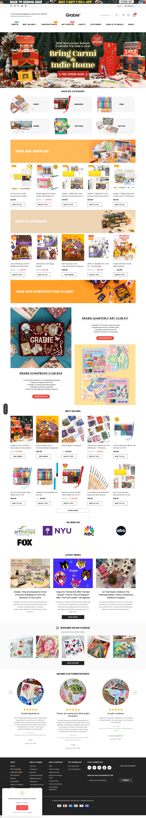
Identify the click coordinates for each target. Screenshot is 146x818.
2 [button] (68, 82)
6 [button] (80, 82)
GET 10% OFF (5, 409)
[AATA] (24, 531)
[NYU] (57, 531)
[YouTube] (22, 6)
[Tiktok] (26, 6)
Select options (44, 205)
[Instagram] (15, 6)
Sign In (119, 6)
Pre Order (69, 275)
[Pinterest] (19, 6)
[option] (73, 60)
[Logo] (73, 15)
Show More (73, 510)
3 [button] (71, 82)
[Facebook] (11, 6)
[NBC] (89, 531)
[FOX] (24, 542)
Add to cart (18, 205)
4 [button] (74, 82)
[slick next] (128, 59)
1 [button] (66, 82)
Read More (73, 617)
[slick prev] (18, 59)
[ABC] (121, 531)
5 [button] (77, 82)
